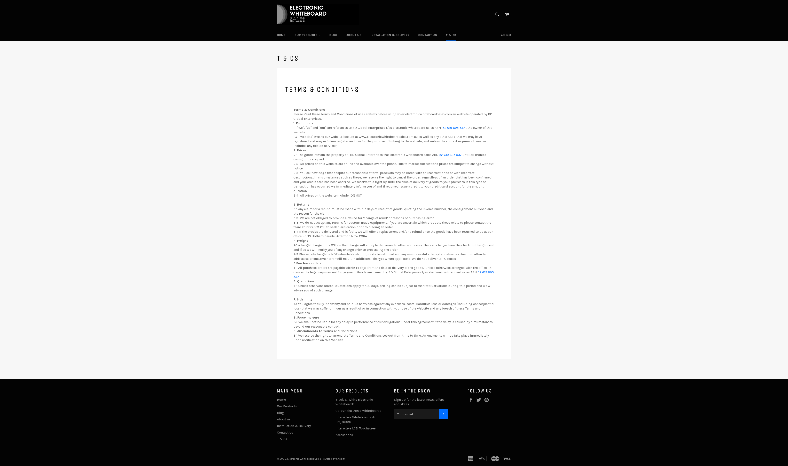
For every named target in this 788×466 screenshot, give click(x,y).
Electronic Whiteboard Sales (304, 458)
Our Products (306, 35)
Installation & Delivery (389, 35)
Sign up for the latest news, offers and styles (419, 402)
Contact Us (427, 35)
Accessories (344, 435)
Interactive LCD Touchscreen (356, 428)
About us (354, 35)
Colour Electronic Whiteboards (358, 411)
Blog (333, 35)
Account (506, 35)
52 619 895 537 (454, 128)
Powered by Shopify (333, 458)
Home (281, 35)
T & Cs (451, 35)
